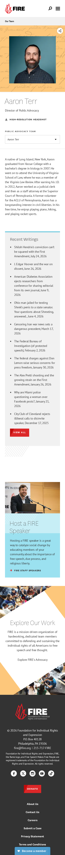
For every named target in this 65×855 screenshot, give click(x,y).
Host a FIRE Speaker (24, 526)
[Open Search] (50, 9)
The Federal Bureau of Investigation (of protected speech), (30, 345)
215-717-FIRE (42, 748)
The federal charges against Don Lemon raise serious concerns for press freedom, (34, 362)
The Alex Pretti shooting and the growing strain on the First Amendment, (34, 379)
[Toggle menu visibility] (58, 8)
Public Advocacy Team (20, 131)
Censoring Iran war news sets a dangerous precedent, (33, 328)
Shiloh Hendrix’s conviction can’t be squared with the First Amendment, (34, 251)
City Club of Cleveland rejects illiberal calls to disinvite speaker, (32, 418)
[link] (15, 8)
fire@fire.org (22, 748)
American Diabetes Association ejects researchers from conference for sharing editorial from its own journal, (33, 286)
